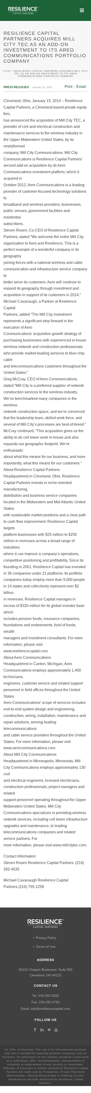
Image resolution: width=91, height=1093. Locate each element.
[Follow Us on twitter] (49, 1030)
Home (7, 71)
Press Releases (16, 87)
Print (68, 87)
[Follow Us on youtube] (56, 1030)
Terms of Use (46, 946)
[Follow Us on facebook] (35, 1030)
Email (81, 87)
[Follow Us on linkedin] (42, 1030)
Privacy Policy (46, 938)
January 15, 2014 (42, 87)
